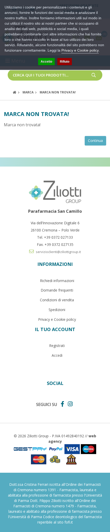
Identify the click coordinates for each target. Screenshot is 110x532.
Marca (28, 92)
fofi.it (68, 522)
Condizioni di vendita (57, 299)
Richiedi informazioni (57, 280)
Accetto (46, 61)
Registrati (57, 345)
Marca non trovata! (58, 92)
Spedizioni (57, 309)
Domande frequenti (57, 290)
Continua (95, 140)
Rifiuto (64, 61)
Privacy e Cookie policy (57, 319)
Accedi (57, 355)
